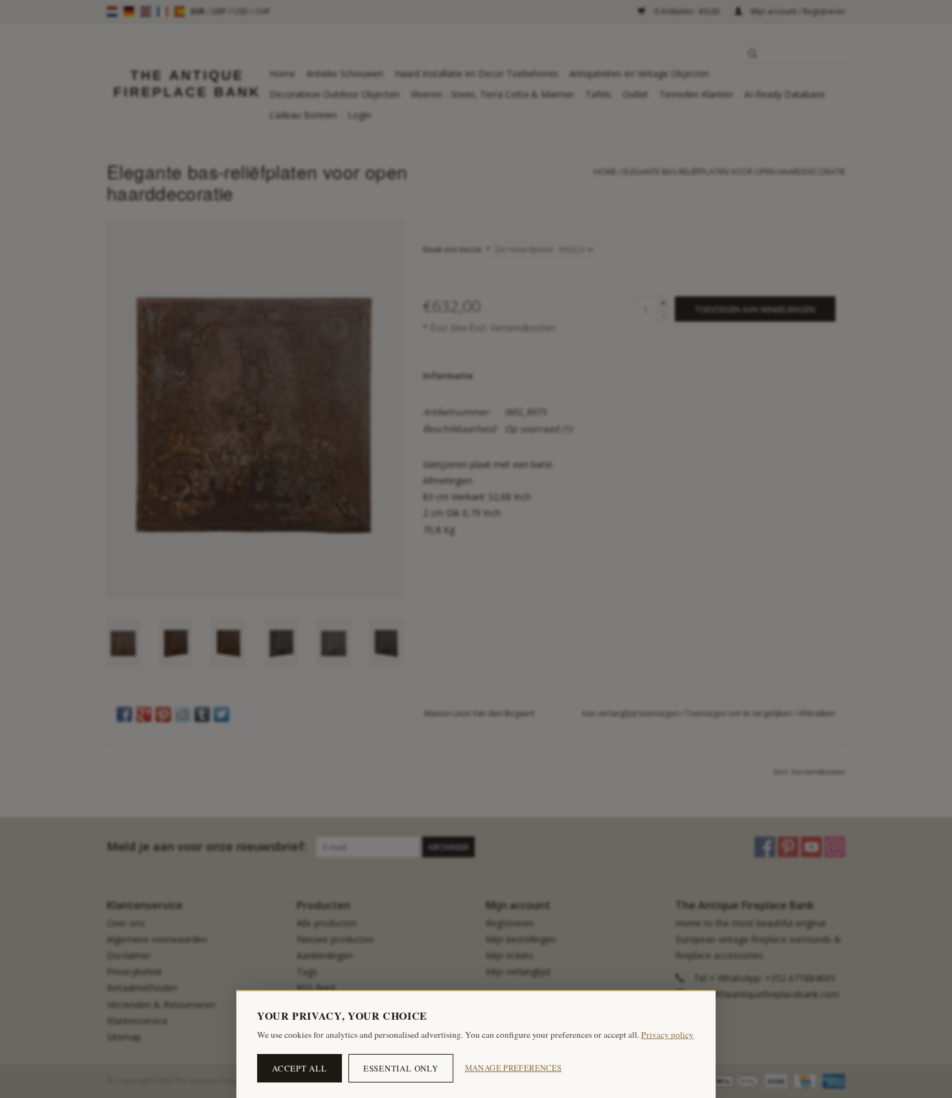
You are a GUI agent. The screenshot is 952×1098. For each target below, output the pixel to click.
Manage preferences (513, 1067)
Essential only (400, 1068)
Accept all (299, 1068)
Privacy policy (667, 1034)
